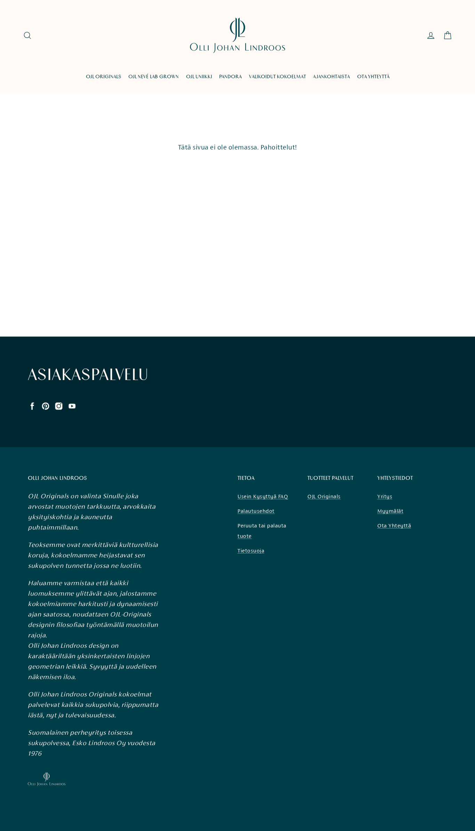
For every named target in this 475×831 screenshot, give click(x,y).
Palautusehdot (256, 511)
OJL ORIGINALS (103, 76)
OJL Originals (324, 496)
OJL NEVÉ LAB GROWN (153, 76)
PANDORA (230, 76)
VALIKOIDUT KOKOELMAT (277, 76)
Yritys (384, 496)
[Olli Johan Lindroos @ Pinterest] (45, 405)
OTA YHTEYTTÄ (373, 76)
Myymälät (390, 511)
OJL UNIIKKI (199, 76)
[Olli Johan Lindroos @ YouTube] (72, 405)
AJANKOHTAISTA (331, 76)
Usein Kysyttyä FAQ (263, 496)
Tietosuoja (251, 551)
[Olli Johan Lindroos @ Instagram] (58, 405)
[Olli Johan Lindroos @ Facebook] (32, 405)
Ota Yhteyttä (394, 526)
